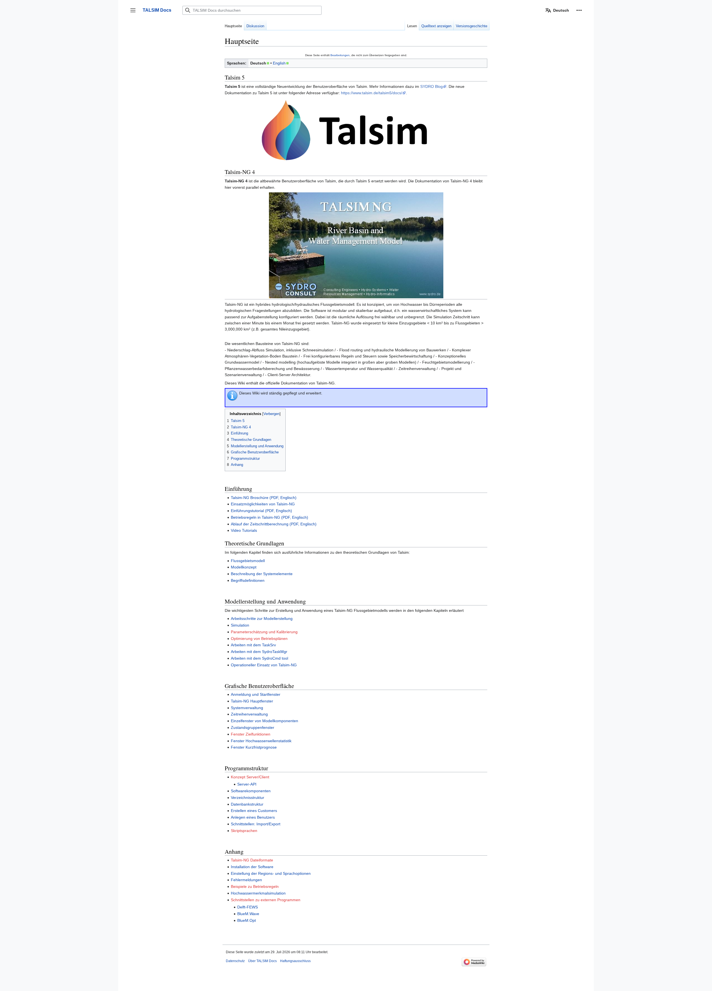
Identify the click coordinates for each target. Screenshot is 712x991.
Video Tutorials (244, 530)
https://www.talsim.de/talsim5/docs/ (371, 93)
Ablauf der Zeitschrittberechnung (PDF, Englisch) (274, 524)
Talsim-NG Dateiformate (252, 860)
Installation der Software (252, 867)
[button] (579, 10)
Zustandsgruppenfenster (252, 727)
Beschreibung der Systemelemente (262, 574)
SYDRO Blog (431, 86)
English (279, 63)
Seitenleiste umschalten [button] (134, 13)
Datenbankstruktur (247, 804)
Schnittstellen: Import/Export (255, 824)
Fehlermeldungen (246, 880)
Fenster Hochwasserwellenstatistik (261, 741)
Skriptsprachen (244, 830)
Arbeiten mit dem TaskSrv (253, 645)
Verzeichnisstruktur (247, 797)
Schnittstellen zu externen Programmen (265, 900)
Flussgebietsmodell (248, 560)
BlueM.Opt (246, 920)
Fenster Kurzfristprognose (254, 747)
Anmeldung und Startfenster (255, 694)
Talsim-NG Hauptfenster (252, 701)
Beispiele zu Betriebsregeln (255, 886)
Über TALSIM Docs (262, 961)
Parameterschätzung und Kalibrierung (264, 632)
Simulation (240, 625)
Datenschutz (235, 961)
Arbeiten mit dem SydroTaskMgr (259, 651)
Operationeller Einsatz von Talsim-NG (264, 665)
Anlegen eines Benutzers (253, 817)
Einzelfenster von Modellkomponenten (264, 721)
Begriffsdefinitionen (247, 580)
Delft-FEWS (247, 907)
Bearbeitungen (340, 55)
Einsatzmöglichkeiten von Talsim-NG (263, 504)
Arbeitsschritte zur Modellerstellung (262, 618)
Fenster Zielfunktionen (250, 734)
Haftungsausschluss (295, 961)
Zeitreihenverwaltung (249, 714)
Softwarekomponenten (251, 791)
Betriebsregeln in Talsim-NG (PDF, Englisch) (269, 517)
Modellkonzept (243, 567)
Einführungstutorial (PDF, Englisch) (261, 510)
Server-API (246, 784)
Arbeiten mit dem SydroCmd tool (259, 658)
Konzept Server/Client (250, 777)
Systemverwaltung (247, 708)
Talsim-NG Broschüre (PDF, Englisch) (263, 497)
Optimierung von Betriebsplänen (259, 638)
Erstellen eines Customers (254, 810)
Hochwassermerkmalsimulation (258, 893)
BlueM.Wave (248, 913)
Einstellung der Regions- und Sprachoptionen (271, 873)
